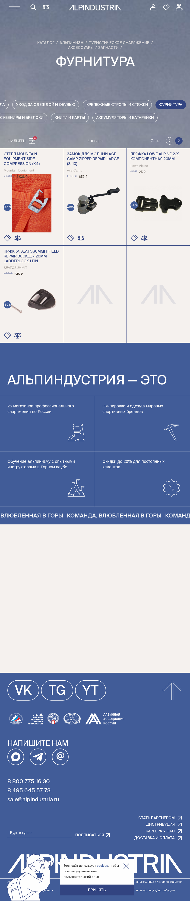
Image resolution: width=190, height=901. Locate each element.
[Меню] (14, 7)
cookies (102, 865)
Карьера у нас (160, 831)
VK (23, 691)
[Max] (15, 757)
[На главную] (95, 7)
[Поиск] (33, 7)
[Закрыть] (126, 866)
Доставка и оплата (154, 838)
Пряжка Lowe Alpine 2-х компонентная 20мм (154, 156)
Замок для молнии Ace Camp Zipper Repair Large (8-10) (93, 159)
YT (90, 691)
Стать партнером (156, 818)
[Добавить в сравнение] (17, 238)
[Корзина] (179, 7)
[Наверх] (172, 690)
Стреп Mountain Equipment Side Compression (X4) (22, 159)
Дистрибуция (160, 825)
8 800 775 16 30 (28, 781)
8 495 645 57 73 (29, 790)
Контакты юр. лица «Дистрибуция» (152, 890)
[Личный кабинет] (153, 7)
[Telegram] (38, 757)
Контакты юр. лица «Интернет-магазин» (156, 881)
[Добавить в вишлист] (7, 238)
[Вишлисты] (166, 7)
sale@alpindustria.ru (33, 800)
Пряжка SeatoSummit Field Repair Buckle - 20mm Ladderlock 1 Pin (31, 256)
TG (57, 691)
